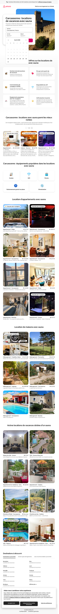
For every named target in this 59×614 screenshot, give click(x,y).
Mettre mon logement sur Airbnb (44, 6)
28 (20, 58)
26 (14, 58)
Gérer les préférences (46, 603)
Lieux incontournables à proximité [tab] (42, 556)
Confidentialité (23, 611)
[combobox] (19, 30)
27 (17, 58)
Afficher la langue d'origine (44, 2)
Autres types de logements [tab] (25, 556)
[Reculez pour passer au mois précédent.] (8, 40)
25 (11, 58)
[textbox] (12, 36)
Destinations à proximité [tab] (9, 556)
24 (8, 58)
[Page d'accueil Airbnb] (7, 6)
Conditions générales (33, 611)
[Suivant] (32, 128)
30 (26, 58)
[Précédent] (26, 128)
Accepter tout (11, 603)
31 (8, 62)
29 (23, 58)
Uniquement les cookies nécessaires (29, 603)
